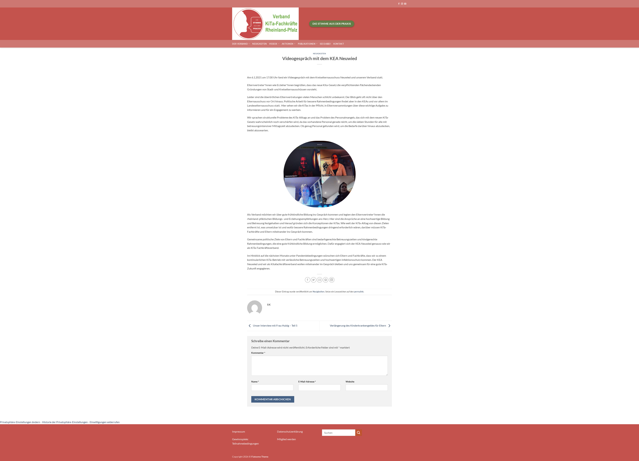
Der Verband (240, 43)
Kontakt (338, 43)
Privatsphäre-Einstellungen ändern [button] (20, 422)
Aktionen (287, 43)
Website (350, 381)
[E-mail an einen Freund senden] (319, 280)
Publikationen (306, 43)
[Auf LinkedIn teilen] (331, 280)
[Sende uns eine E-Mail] (405, 4)
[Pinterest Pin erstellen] (325, 280)
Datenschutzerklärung (290, 431)
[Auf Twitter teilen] (313, 280)
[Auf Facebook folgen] (399, 4)
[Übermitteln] (358, 432)
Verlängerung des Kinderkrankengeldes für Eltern (358, 325)
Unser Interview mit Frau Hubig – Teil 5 (274, 325)
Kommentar (258, 352)
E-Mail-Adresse (307, 381)
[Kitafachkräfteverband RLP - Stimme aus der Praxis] (268, 23)
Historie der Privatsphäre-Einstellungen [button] (65, 422)
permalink (359, 291)
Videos (273, 43)
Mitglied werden (286, 439)
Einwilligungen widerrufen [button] (105, 422)
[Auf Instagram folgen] (402, 4)
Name (255, 381)
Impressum (238, 431)
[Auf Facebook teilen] (307, 280)
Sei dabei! (325, 43)
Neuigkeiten (259, 43)
